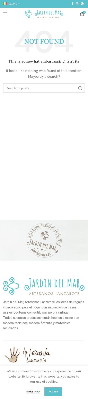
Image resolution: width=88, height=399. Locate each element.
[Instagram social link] (77, 4)
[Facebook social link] (72, 4)
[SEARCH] (80, 88)
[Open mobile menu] (5, 14)
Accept (53, 391)
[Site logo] (44, 14)
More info (33, 391)
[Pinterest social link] (82, 4)
